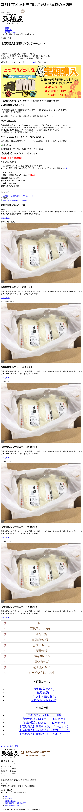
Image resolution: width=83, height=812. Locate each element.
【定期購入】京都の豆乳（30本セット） (44, 730)
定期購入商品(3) (44, 689)
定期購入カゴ (41, 667)
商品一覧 (8, 30)
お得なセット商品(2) (44, 700)
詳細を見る (5, 218)
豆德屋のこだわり (41, 628)
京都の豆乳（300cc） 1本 (44, 715)
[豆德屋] (13, 24)
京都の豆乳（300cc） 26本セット (44, 718)
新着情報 (41, 650)
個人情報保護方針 (12, 805)
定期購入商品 (10, 32)
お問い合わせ (41, 645)
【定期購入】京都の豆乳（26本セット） (44, 734)
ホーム (41, 623)
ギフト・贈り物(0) (44, 696)
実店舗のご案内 (41, 639)
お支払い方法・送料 (41, 672)
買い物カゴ (41, 661)
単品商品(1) (44, 692)
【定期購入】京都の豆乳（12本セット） (44, 726)
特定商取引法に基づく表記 (15, 803)
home (7, 28)
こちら (32, 62)
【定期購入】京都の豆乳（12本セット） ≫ (17, 196)
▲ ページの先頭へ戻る (10, 746)
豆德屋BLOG (42, 656)
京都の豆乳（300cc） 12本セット (44, 722)
